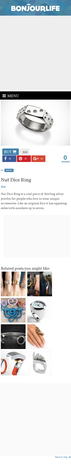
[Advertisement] (35, 52)
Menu (13, 96)
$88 (3, 187)
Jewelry (9, 170)
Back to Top (61, 457)
